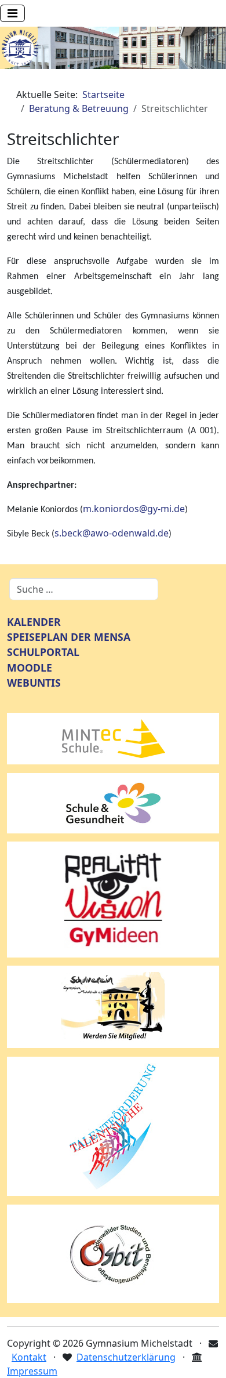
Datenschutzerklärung (126, 1357)
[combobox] (83, 589)
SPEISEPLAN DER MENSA (68, 637)
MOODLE (29, 668)
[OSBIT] (113, 1252)
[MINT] (113, 737)
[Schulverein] (113, 1006)
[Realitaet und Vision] (113, 898)
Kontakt (29, 1357)
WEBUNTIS (34, 683)
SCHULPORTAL (43, 652)
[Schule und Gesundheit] (113, 802)
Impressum (32, 1371)
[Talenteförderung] (113, 1125)
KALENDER (34, 622)
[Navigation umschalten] (12, 13)
